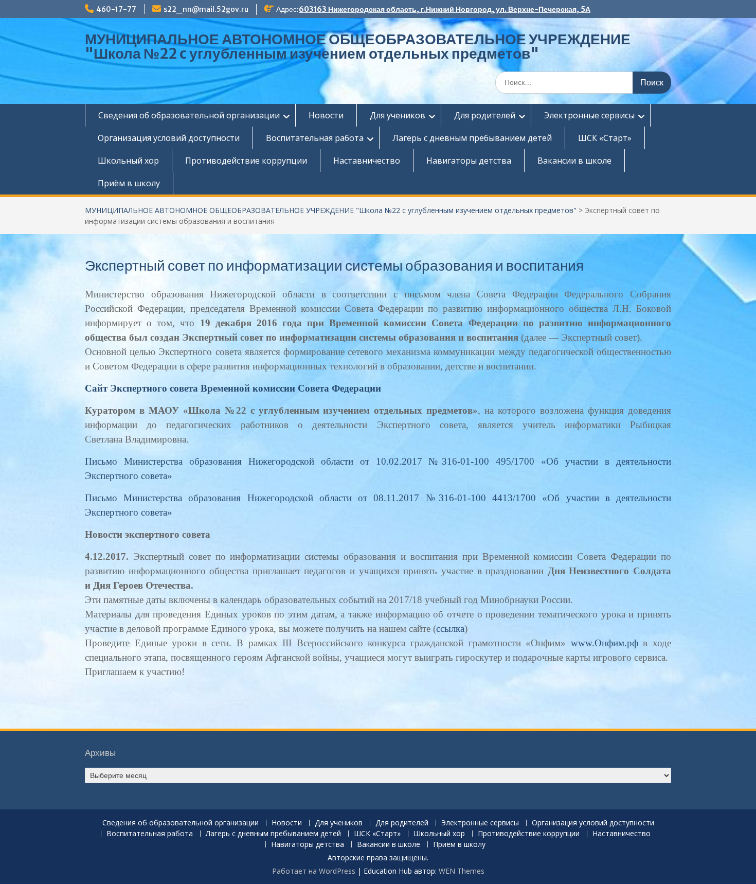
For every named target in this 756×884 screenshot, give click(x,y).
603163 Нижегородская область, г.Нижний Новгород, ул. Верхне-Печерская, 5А (444, 9)
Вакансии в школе (574, 160)
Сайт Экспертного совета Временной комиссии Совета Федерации (233, 388)
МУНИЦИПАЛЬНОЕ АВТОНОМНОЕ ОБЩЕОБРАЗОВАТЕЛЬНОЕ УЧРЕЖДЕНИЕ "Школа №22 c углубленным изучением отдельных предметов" (358, 46)
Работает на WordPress (313, 871)
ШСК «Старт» (605, 138)
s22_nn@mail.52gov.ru (206, 9)
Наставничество (366, 160)
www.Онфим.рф (604, 643)
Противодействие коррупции (246, 160)
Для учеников (397, 115)
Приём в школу (129, 183)
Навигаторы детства (468, 160)
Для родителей (484, 115)
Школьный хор (128, 160)
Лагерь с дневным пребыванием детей (472, 138)
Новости (326, 115)
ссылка (450, 628)
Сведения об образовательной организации (189, 115)
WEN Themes (461, 871)
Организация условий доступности (169, 138)
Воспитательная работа (315, 138)
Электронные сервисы (589, 115)
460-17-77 (116, 9)
